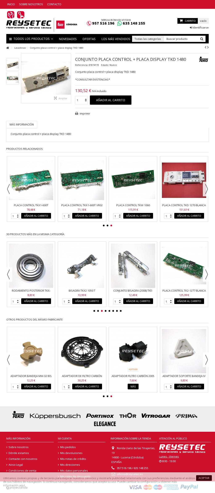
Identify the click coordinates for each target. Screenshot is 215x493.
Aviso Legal (16, 465)
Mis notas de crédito (73, 459)
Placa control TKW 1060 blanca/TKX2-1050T (133, 207)
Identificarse (200, 27)
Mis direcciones (70, 465)
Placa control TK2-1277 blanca (184, 290)
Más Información (22, 124)
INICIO (11, 4)
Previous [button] (8, 189)
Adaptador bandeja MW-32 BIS (31, 376)
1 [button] (104, 225)
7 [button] (117, 311)
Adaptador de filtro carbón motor (82, 377)
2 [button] (107, 225)
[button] (31, 38)
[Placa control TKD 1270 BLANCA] (184, 180)
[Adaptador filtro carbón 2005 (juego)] (133, 351)
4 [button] (105, 311)
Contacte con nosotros (23, 459)
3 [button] (111, 225)
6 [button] (113, 311)
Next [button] (206, 189)
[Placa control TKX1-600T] (31, 180)
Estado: (105, 65)
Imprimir (84, 113)
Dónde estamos (19, 453)
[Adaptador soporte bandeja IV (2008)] (184, 351)
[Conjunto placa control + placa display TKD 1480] (13, 64)
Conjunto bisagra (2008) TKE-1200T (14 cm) (133, 292)
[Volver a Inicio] (7, 48)
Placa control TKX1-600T (31, 205)
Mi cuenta (65, 438)
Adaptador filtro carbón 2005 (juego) (133, 377)
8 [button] (121, 311)
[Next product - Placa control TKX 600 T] (208, 47)
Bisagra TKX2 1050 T (82, 290)
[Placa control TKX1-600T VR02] (82, 180)
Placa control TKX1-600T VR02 (82, 205)
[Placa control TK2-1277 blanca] (184, 266)
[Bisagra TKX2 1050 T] (82, 266)
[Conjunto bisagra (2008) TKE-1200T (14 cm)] (133, 266)
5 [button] (109, 311)
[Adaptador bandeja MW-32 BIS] (31, 351)
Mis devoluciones (71, 453)
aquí (22, 485)
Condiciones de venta (22, 470)
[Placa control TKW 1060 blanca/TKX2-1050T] (133, 180)
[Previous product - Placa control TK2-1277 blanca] (205, 47)
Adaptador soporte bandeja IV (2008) (184, 377)
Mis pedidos (68, 447)
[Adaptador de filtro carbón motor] (82, 351)
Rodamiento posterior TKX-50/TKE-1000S (31, 292)
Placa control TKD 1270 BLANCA (184, 205)
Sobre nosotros (19, 447)
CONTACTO (54, 4)
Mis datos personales (74, 470)
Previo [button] (23, 78)
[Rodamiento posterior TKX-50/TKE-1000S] (31, 266)
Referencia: (81, 65)
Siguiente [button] (68, 78)
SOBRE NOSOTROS (31, 4)
